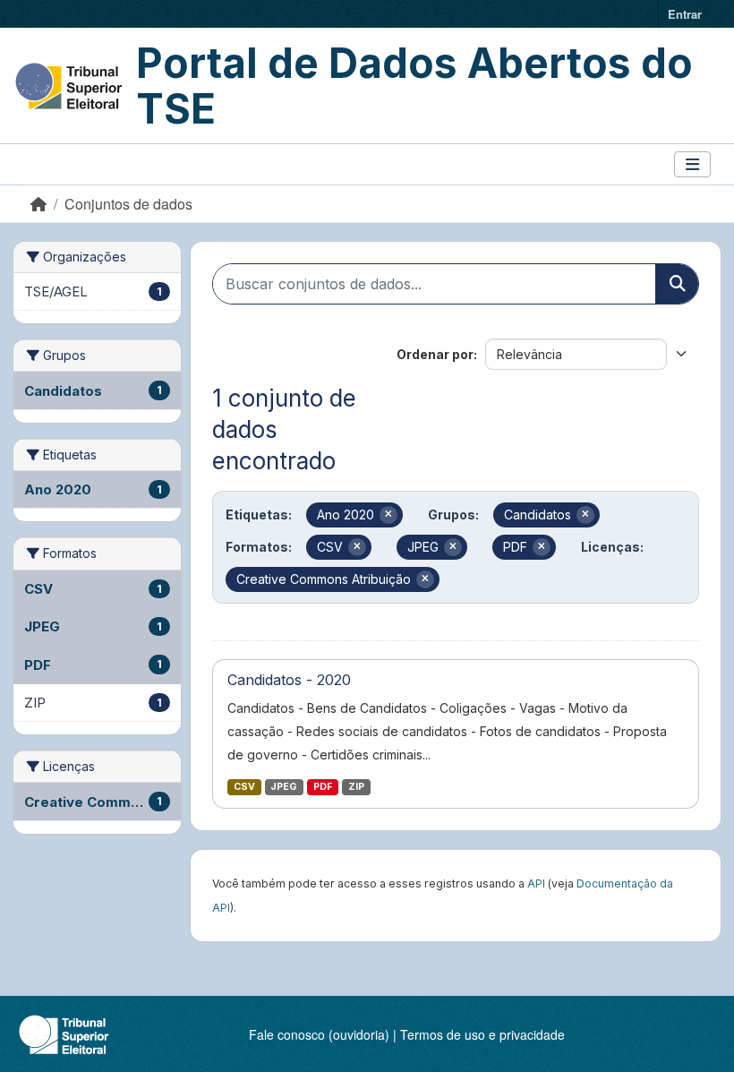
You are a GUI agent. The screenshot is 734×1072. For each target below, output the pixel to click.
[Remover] (388, 515)
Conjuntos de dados (128, 203)
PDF (322, 787)
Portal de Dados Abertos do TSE (414, 85)
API (536, 883)
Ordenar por (435, 354)
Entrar (685, 13)
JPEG (283, 787)
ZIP (356, 787)
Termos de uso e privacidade (482, 1034)
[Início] (38, 203)
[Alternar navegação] (692, 164)
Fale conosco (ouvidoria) (319, 1034)
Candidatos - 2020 (289, 680)
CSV (244, 787)
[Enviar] (676, 284)
